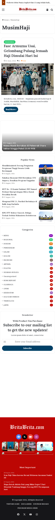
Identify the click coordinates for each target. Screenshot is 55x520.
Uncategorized (10, 276)
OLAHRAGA (8, 284)
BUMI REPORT (10, 280)
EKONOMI (8, 260)
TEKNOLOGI (9, 301)
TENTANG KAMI (12, 504)
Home (6, 20)
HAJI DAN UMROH (11, 297)
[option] (27, 137)
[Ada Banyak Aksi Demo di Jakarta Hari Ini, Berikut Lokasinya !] (45, 456)
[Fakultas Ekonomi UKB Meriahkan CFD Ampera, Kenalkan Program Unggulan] (46, 181)
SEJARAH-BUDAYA (11, 272)
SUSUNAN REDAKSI (41, 504)
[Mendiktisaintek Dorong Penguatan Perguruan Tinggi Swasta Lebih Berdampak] (46, 169)
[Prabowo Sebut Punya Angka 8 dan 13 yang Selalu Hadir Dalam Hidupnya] (45, 446)
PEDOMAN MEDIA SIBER (27, 508)
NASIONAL (9, 42)
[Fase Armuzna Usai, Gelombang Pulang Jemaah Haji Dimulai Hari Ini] (27, 79)
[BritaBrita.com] (27, 9)
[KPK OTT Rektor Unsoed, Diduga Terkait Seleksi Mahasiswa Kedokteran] (46, 216)
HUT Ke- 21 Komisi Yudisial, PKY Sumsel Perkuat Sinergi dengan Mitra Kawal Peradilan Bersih (19, 192)
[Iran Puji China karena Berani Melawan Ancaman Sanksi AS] (10, 446)
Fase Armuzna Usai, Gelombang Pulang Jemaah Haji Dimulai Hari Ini (26, 51)
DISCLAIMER (26, 504)
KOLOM (7, 256)
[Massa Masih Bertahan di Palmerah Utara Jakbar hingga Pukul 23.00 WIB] (10, 456)
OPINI (6, 289)
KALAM (6, 252)
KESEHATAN (9, 293)
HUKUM (7, 244)
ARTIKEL (7, 264)
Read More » (11, 109)
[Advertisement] (27, 386)
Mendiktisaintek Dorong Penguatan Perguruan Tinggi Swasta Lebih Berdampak (17, 168)
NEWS (6, 235)
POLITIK (7, 268)
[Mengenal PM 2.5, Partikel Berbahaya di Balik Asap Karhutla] (46, 205)
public (6, 305)
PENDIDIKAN (9, 248)
